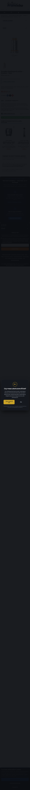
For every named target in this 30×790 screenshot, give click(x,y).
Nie (21, 402)
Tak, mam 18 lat (9, 402)
